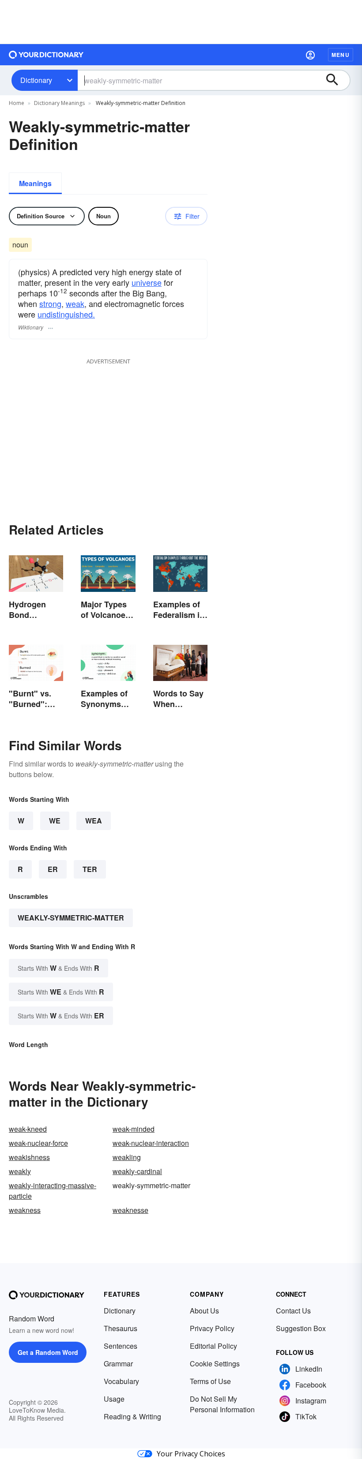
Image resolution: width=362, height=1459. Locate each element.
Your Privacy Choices (191, 1454)
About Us (204, 1311)
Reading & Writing (132, 1416)
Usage (114, 1399)
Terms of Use (210, 1381)
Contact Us (293, 1311)
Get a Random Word (48, 1352)
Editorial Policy (213, 1346)
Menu (341, 55)
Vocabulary (121, 1381)
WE (54, 821)
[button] (310, 54)
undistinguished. (66, 314)
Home (16, 103)
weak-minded (134, 1129)
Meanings (35, 183)
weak (75, 303)
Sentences (120, 1346)
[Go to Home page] (46, 55)
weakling (127, 1157)
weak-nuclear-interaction (151, 1143)
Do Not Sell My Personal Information (222, 1404)
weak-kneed (28, 1129)
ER (53, 869)
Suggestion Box (301, 1328)
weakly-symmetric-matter (71, 918)
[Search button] (336, 80)
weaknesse (130, 1210)
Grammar (118, 1363)
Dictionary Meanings (59, 103)
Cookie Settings (215, 1363)
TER (90, 869)
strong (50, 303)
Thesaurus (120, 1328)
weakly (20, 1171)
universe (147, 282)
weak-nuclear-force (38, 1143)
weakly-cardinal (137, 1171)
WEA (93, 821)
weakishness (29, 1157)
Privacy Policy (212, 1328)
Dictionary (36, 80)
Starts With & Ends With (58, 968)
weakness (25, 1210)
